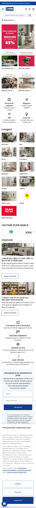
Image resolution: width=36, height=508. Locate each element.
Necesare (18, 492)
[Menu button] (3, 9)
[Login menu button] (29, 9)
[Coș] (33, 9)
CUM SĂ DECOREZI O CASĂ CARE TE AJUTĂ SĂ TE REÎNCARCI (17, 259)
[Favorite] (26, 9)
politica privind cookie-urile (16, 472)
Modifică (18, 484)
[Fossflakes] (11, 231)
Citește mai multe (10, 276)
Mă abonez (18, 407)
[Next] (34, 232)
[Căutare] (29, 15)
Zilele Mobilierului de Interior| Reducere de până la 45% (17, 3)
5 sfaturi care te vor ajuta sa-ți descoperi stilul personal (15, 298)
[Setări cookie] (4, 503)
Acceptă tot (18, 500)
